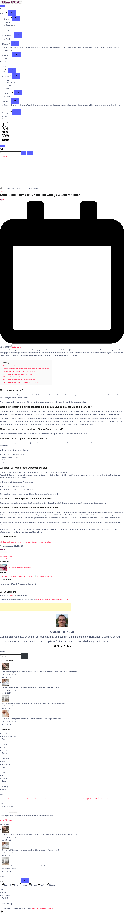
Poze (3, 773)
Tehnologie (5, 787)
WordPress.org (7, 904)
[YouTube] (67, 647)
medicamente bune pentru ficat (80, 798)
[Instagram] (61, 647)
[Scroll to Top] (3, 912)
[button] (23, 153)
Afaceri (4, 733)
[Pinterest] (71, 647)
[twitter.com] (5, 129)
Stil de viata (6, 784)
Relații (4, 775)
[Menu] (2, 6)
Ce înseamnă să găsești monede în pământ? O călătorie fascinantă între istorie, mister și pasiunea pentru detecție (39, 672)
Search (2, 651)
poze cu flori (94, 798)
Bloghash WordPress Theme (42, 908)
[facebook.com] (5, 125)
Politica (4, 770)
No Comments (16, 347)
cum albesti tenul (36, 798)
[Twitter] (58, 647)
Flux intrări (5, 898)
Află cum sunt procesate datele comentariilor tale (51, 599)
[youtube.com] (5, 141)
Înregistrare (5, 892)
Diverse (4, 750)
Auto (3, 739)
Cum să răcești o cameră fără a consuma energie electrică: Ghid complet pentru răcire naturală (33, 703)
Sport (4, 781)
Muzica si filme (7, 764)
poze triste (104, 798)
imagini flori (59, 798)
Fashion (4, 756)
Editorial (4, 753)
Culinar (4, 745)
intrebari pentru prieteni (67, 798)
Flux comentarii (7, 901)
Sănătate (5, 778)
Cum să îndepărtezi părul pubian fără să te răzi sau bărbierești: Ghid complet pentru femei (32, 719)
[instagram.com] (5, 137)
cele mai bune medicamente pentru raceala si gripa (11, 798)
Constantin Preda (6, 556)
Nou (1, 191)
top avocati (109, 798)
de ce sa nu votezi (52, 798)
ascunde (11, 363)
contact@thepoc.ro (6, 820)
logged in (12, 595)
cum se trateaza (44, 798)
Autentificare (6, 895)
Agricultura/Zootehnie (9, 736)
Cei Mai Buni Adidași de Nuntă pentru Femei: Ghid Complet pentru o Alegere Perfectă (30, 687)
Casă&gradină (7, 742)
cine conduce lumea (27, 798)
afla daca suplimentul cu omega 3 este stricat (15, 542)
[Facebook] (55, 647)
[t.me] (5, 132)
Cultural (4, 747)
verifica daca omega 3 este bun (40, 542)
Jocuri (4, 761)
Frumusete (5, 759)
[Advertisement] (62, 172)
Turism (4, 789)
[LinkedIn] (64, 647)
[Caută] (24, 656)
